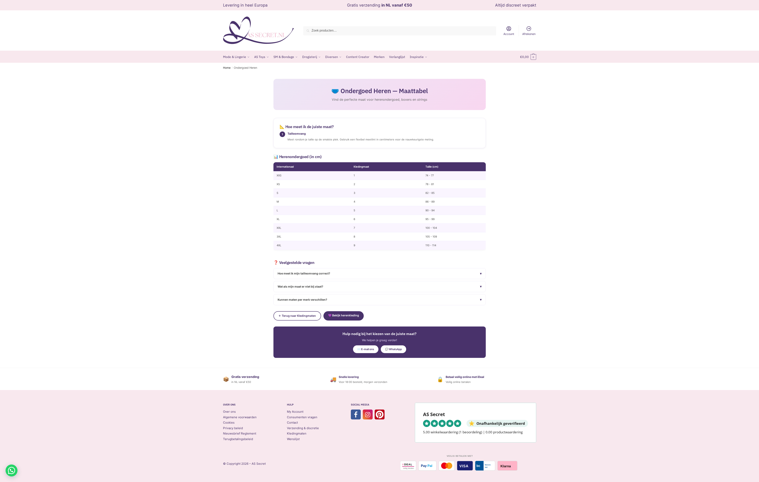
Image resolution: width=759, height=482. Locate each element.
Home (227, 67)
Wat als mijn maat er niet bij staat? (380, 286)
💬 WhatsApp (393, 349)
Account (508, 34)
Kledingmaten (296, 433)
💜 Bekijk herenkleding (343, 315)
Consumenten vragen (302, 417)
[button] (11, 470)
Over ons (229, 411)
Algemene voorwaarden (240, 417)
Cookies (229, 422)
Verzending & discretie (303, 428)
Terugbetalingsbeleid (238, 439)
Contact (292, 422)
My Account (295, 411)
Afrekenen (529, 34)
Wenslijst (293, 439)
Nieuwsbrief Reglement (239, 433)
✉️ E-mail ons (365, 349)
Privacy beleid (233, 428)
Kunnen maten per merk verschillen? (380, 299)
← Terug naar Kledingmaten (297, 315)
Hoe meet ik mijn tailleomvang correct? (380, 273)
